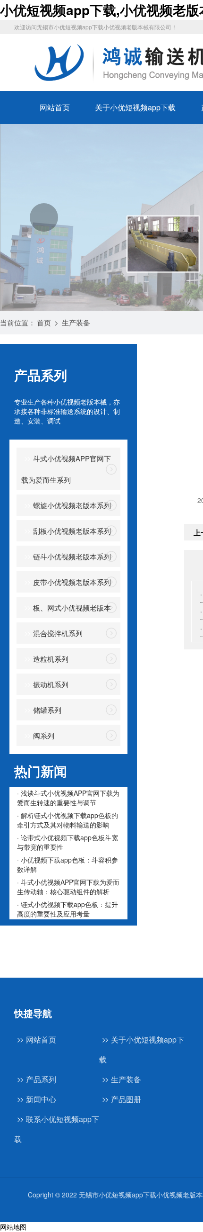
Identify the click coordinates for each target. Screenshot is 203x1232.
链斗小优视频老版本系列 (72, 556)
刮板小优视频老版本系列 (72, 531)
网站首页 (55, 107)
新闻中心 (41, 1099)
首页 (44, 322)
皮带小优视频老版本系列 (72, 582)
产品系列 (41, 1079)
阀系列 (43, 735)
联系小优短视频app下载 (56, 1129)
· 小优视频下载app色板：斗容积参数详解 (67, 864)
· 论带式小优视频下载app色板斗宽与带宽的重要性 (67, 842)
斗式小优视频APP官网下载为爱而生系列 (66, 469)
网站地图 (13, 1227)
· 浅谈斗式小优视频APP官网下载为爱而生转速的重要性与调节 (68, 797)
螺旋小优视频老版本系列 (72, 505)
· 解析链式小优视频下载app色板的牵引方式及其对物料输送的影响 (67, 819)
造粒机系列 (50, 659)
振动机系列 (50, 684)
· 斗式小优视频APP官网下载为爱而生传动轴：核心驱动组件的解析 (68, 886)
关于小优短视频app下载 (135, 107)
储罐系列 (47, 710)
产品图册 (126, 1099)
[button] (44, 217)
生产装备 (76, 322)
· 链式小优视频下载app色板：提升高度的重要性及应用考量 (67, 908)
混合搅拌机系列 (58, 633)
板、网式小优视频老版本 (72, 607)
